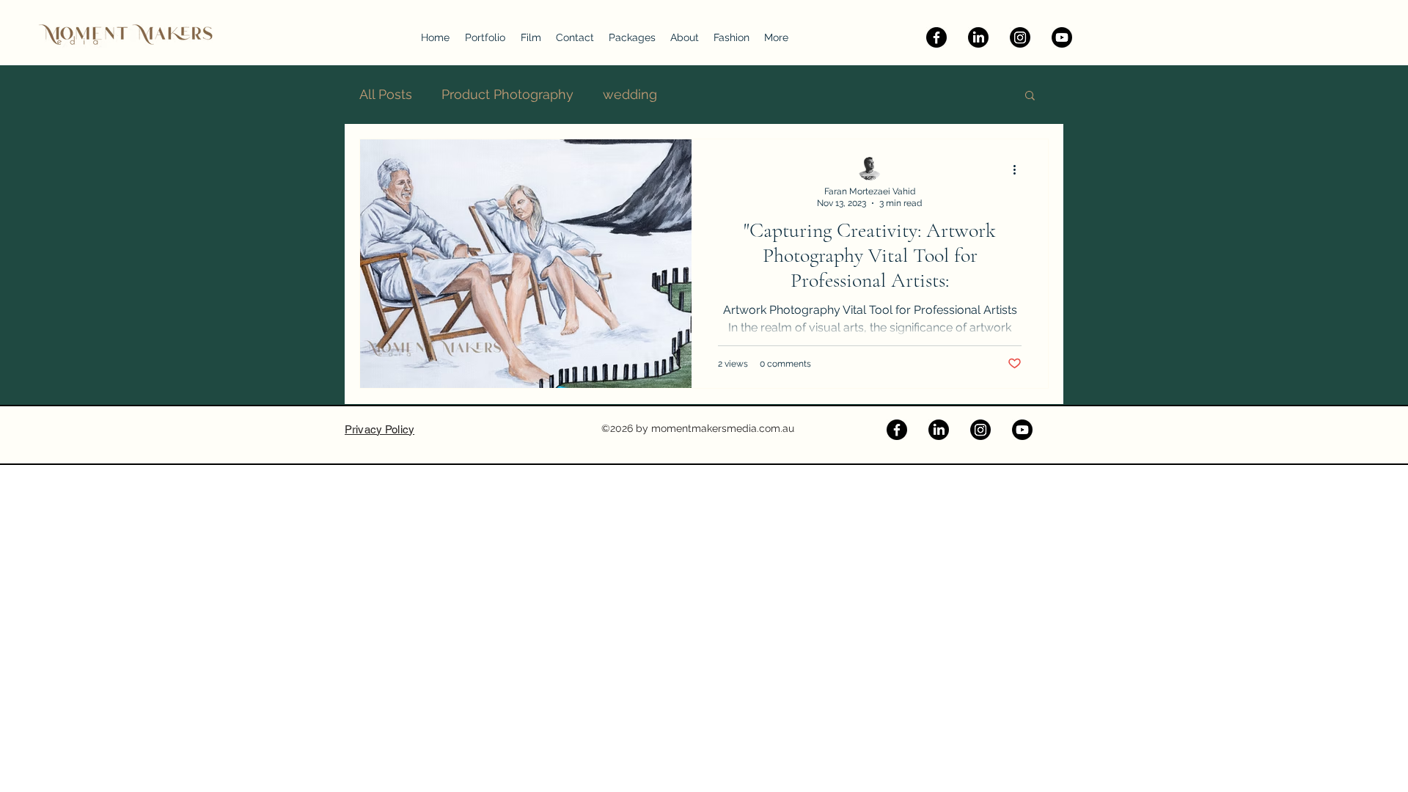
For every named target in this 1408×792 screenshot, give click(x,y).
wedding (630, 94)
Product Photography (507, 94)
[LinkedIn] (978, 37)
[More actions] (1019, 169)
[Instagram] (1020, 37)
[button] (1030, 96)
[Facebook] (936, 37)
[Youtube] (1062, 37)
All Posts (385, 94)
